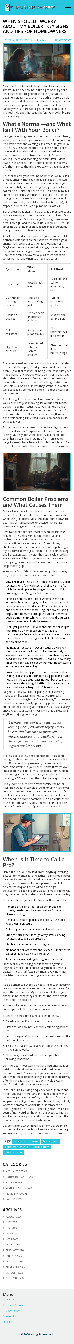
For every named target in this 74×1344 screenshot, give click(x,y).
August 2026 (14, 1216)
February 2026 (15, 1250)
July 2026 (11, 1222)
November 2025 (15, 1267)
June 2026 (11, 1228)
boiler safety (41, 1146)
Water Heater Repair (19, 1188)
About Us (8, 1299)
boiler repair (50, 1141)
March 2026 (13, 1244)
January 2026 (14, 1256)
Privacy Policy (11, 1310)
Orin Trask (22, 40)
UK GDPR (9, 1322)
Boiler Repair (14, 1182)
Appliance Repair (16, 1171)
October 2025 (14, 1272)
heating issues (13, 1152)
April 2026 (12, 1239)
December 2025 (15, 1261)
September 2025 (15, 1278)
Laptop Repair (15, 1199)
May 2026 (11, 1233)
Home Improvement (18, 1193)
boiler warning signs (26, 1141)
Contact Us (10, 1316)
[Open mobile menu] (68, 7)
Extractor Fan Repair (19, 1177)
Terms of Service (13, 1305)
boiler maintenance (16, 1146)
